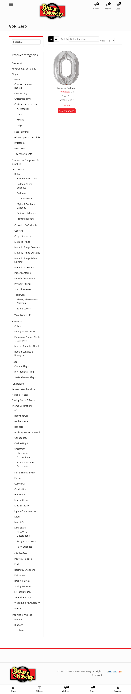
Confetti (18, 230)
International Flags (24, 371)
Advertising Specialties (24, 68)
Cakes (17, 326)
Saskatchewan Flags (25, 377)
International (21, 500)
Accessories (18, 63)
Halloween (20, 494)
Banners (18, 426)
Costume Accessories (25, 104)
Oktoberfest (20, 553)
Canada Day (20, 437)
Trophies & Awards (22, 614)
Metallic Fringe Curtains (27, 252)
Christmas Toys (22, 98)
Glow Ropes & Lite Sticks (27, 137)
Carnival (16, 79)
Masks (20, 119)
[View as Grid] (51, 38)
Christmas (19, 448)
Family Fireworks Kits (25, 331)
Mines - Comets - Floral (26, 346)
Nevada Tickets (20, 394)
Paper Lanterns (22, 272)
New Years (20, 527)
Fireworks (17, 321)
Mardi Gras (20, 522)
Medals (18, 619)
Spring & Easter (22, 586)
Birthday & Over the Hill (27, 432)
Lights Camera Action (25, 511)
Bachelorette (21, 421)
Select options (66, 110)
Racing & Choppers (24, 569)
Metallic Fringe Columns (27, 247)
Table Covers (24, 308)
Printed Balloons (26, 218)
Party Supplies (24, 546)
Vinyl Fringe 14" (22, 314)
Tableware (20, 294)
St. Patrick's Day (22, 591)
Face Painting (21, 131)
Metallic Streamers (24, 267)
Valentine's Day (22, 597)
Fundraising (18, 383)
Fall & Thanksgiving (24, 472)
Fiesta (17, 478)
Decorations (18, 169)
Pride (17, 564)
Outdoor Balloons (26, 213)
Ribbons (18, 624)
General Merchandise (23, 389)
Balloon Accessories (27, 178)
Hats (19, 114)
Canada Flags (21, 366)
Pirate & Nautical (23, 558)
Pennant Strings (22, 283)
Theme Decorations (22, 405)
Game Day (19, 483)
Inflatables (20, 142)
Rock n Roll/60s (22, 580)
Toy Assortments (23, 153)
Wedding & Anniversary (27, 602)
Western (18, 608)
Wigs (19, 125)
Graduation (20, 489)
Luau (17, 516)
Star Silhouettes (22, 289)
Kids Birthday (21, 505)
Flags (14, 361)
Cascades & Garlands (25, 225)
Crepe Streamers (23, 236)
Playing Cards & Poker (23, 400)
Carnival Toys (21, 93)
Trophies (19, 630)
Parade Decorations (24, 278)
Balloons (18, 174)
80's (16, 410)
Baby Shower (21, 415)
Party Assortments (26, 541)
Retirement (20, 575)
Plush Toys (20, 148)
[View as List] (56, 38)
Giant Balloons (24, 198)
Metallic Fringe (22, 241)
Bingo (15, 74)
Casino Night (21, 443)
